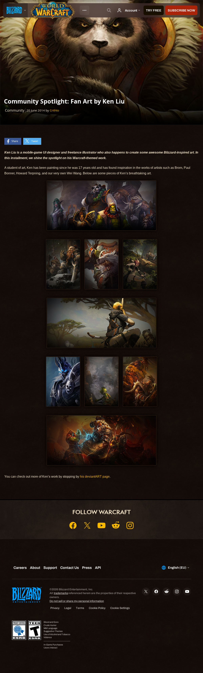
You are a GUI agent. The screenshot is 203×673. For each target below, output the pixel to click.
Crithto (54, 110)
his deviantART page (95, 476)
